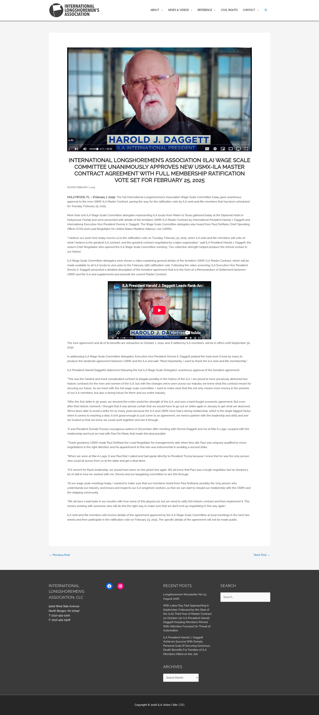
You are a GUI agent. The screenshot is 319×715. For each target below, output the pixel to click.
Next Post (262, 555)
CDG (182, 705)
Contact (249, 9)
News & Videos (178, 9)
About (154, 9)
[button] (266, 10)
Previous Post (59, 555)
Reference (205, 9)
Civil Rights (229, 9)
